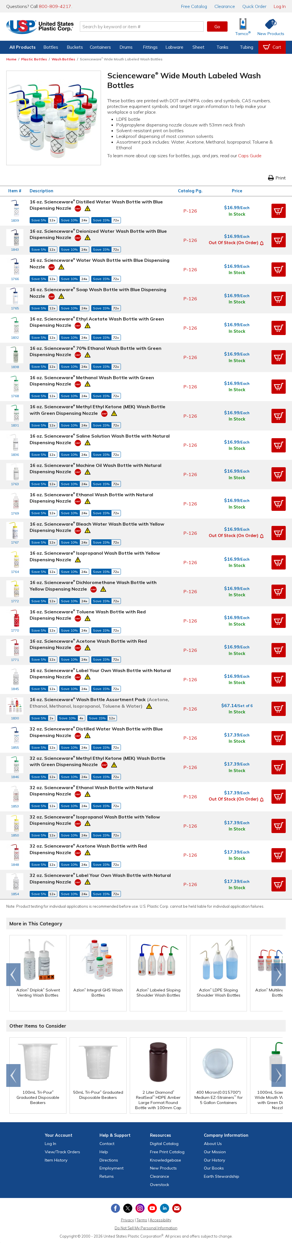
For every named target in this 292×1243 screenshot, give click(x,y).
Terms (142, 1220)
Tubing (246, 47)
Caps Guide (249, 155)
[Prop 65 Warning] (87, 208)
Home (11, 59)
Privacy (127, 1220)
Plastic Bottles (34, 59)
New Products (163, 1168)
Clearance (224, 6)
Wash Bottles (63, 59)
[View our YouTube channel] (152, 1208)
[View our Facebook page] (115, 1208)
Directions (109, 1160)
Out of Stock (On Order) (233, 242)
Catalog (194, 6)
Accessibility (160, 1220)
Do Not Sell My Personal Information (146, 1228)
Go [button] (217, 26)
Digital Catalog (164, 1143)
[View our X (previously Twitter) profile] (127, 1208)
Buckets (75, 47)
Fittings (150, 47)
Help (104, 1151)
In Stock (237, 214)
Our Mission (215, 1151)
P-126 (190, 211)
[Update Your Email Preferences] (176, 1208)
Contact (107, 1143)
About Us (213, 1143)
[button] (278, 211)
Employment (111, 1168)
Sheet (198, 47)
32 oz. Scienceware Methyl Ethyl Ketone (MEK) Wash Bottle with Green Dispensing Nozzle (97, 761)
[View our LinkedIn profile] (164, 1208)
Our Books (214, 1168)
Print (280, 178)
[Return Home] (40, 27)
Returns (107, 1176)
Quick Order (254, 6)
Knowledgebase (165, 1160)
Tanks (222, 47)
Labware (174, 47)
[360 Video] (78, 208)
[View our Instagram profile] (140, 1208)
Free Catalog (167, 1151)
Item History (56, 1160)
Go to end (13, 974)
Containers (100, 47)
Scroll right (278, 974)
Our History (214, 1160)
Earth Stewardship (221, 1176)
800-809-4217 (55, 6)
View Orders (62, 1151)
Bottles (50, 47)
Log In (280, 6)
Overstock (159, 1184)
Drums (126, 47)
